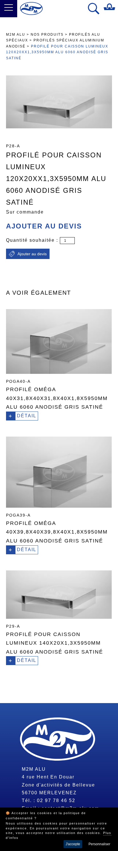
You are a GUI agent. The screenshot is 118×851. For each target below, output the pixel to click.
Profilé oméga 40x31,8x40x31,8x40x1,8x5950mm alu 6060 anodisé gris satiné (57, 398)
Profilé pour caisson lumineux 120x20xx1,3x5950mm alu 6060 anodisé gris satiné (57, 52)
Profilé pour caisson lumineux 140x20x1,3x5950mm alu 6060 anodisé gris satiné (54, 643)
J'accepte (73, 844)
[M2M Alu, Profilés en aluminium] (31, 8)
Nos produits (47, 35)
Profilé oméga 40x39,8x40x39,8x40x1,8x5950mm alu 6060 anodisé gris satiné (57, 532)
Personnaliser (99, 844)
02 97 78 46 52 (56, 800)
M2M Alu (15, 35)
